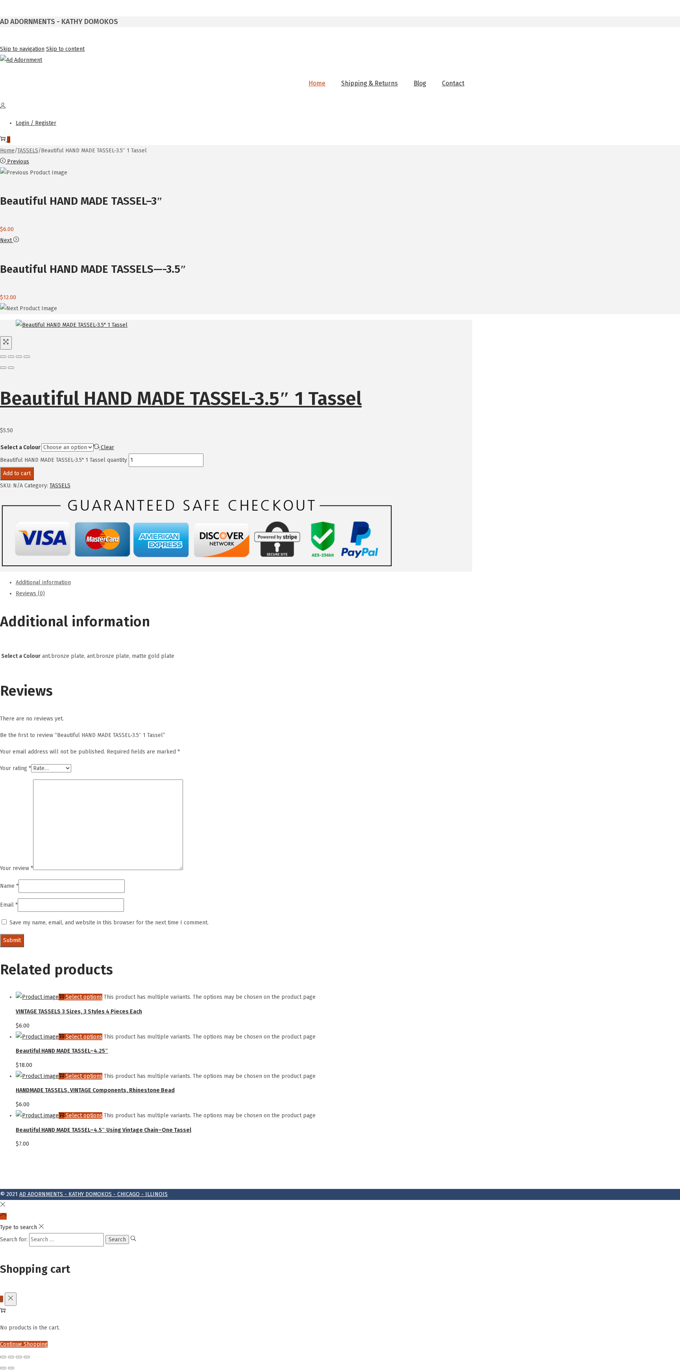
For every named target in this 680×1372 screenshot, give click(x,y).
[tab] (244, 582)
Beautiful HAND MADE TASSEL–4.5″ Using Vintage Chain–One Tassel (103, 1130)
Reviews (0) (30, 593)
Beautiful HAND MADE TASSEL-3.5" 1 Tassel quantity (63, 460)
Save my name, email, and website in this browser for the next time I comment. (109, 922)
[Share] (11, 356)
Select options (84, 997)
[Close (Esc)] (3, 356)
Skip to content (65, 49)
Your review (16, 868)
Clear (107, 447)
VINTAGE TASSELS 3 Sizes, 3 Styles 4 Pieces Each (79, 1011)
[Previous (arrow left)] (3, 368)
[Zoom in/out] (27, 356)
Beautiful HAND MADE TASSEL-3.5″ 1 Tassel (181, 398)
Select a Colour (20, 447)
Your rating (15, 768)
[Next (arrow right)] (11, 368)
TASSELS (27, 150)
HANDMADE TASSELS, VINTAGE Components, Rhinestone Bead (95, 1090)
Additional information (43, 582)
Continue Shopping (24, 1344)
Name (9, 886)
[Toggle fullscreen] (19, 356)
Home (7, 150)
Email (9, 905)
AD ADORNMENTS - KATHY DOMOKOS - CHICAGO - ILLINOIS (93, 1194)
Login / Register (36, 123)
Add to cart (17, 473)
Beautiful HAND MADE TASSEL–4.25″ (62, 1051)
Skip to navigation (22, 49)
